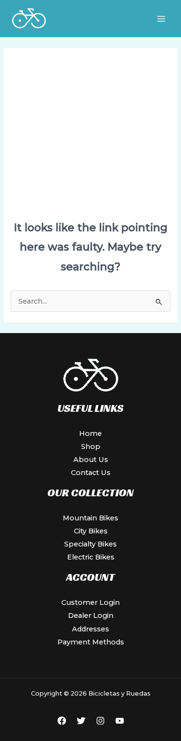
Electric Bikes (90, 557)
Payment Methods (90, 642)
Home (90, 433)
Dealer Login (90, 615)
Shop (90, 446)
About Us (90, 459)
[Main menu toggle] (161, 19)
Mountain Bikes (90, 518)
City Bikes (91, 531)
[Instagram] (100, 720)
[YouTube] (119, 720)
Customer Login (90, 602)
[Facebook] (61, 720)
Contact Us (91, 472)
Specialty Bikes (90, 544)
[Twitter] (81, 720)
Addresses (90, 629)
